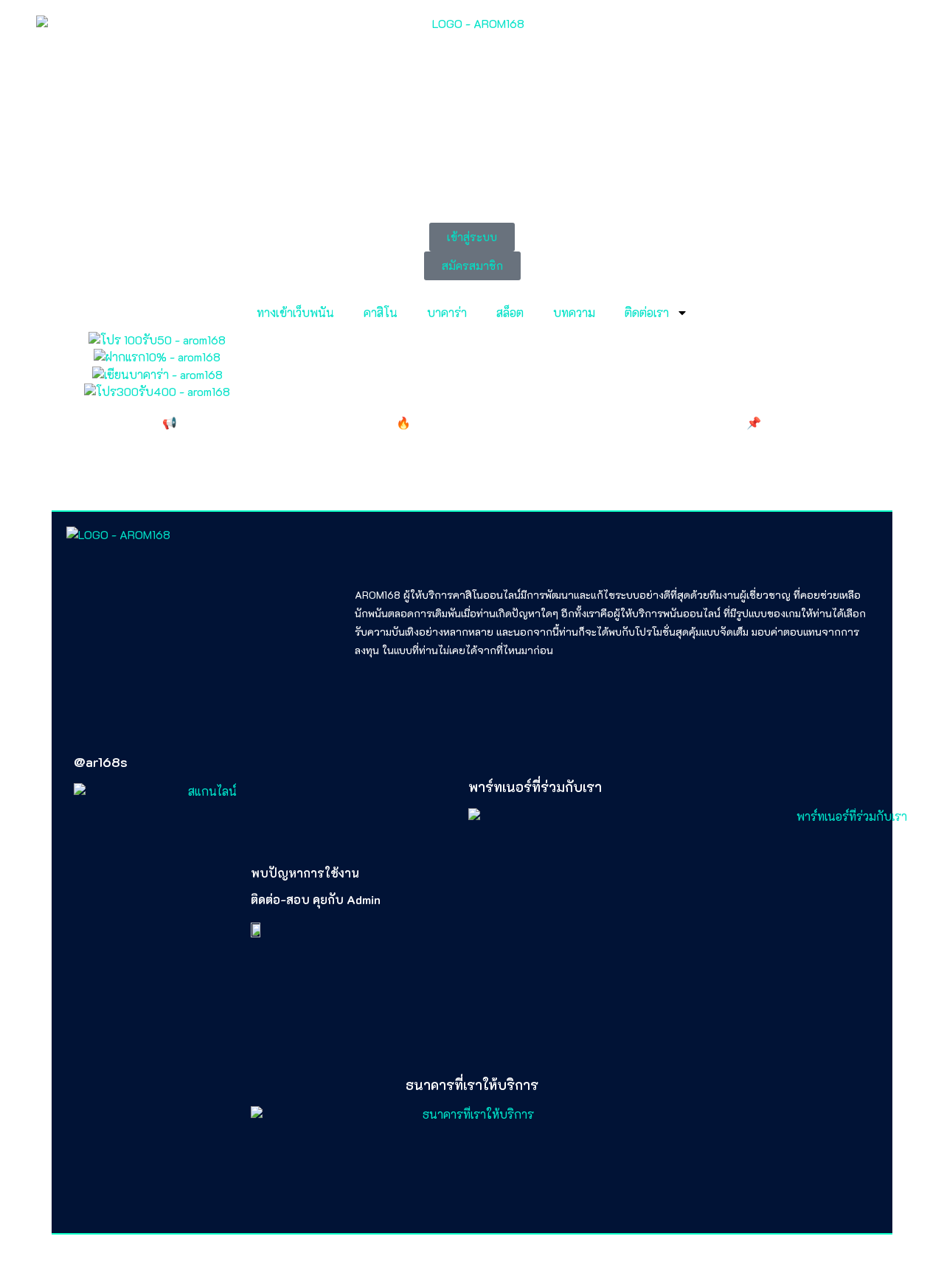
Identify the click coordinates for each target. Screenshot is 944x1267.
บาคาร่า (447, 312)
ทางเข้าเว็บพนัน (295, 312)
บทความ (574, 312)
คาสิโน (381, 312)
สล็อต (510, 312)
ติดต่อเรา (647, 312)
